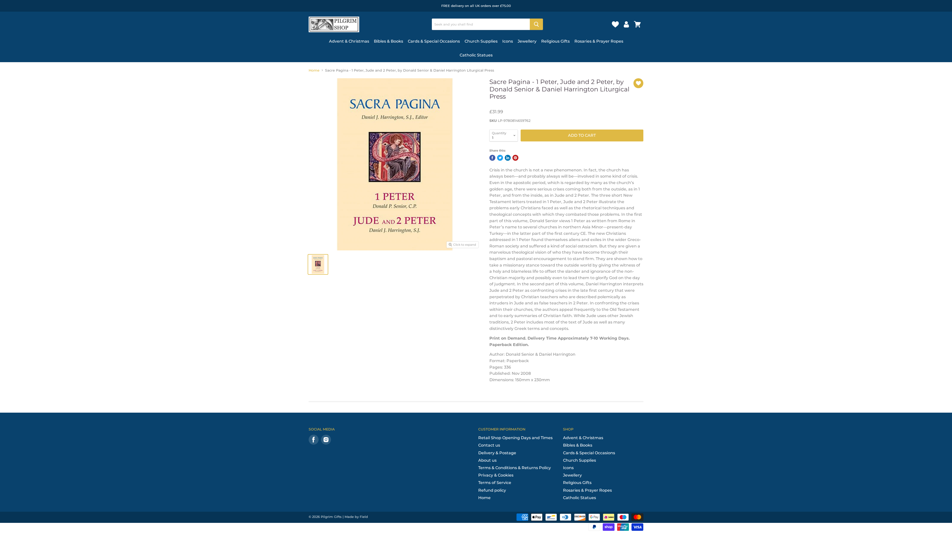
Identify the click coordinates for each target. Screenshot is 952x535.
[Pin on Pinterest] (515, 158)
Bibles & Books (388, 41)
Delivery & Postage (497, 453)
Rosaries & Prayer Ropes (598, 41)
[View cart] (637, 24)
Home (314, 70)
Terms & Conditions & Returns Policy (514, 467)
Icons (507, 41)
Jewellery (527, 41)
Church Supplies (481, 41)
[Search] (536, 24)
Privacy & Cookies (495, 475)
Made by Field (356, 517)
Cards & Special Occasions (434, 41)
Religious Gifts (555, 41)
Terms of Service (494, 482)
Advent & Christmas (349, 41)
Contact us (489, 445)
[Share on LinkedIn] (508, 158)
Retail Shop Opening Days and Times (515, 437)
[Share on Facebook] (492, 158)
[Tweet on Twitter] (500, 158)
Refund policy (492, 490)
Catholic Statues (476, 55)
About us (487, 460)
